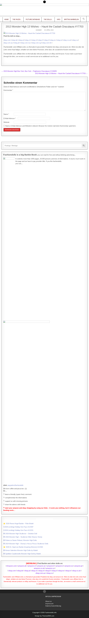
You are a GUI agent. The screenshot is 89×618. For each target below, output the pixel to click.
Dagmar (39, 30)
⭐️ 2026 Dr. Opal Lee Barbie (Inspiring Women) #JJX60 (23, 547)
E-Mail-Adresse (10, 118)
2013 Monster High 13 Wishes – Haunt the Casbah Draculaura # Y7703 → (61, 73)
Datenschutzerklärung (53, 606)
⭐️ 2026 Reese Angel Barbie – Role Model (18, 523)
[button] (84, 19)
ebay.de (14, 40)
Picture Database (33, 19)
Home (6, 19)
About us (48, 601)
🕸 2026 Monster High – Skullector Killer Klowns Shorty (22, 537)
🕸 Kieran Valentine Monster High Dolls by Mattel (20, 550)
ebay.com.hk (46, 43)
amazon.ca (50, 568)
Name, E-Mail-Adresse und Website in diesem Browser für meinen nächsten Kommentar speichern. (40, 126)
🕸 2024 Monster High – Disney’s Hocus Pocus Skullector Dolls (25, 544)
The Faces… (17, 19)
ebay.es (53, 40)
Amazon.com (12, 566)
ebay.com (7, 40)
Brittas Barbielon (71, 19)
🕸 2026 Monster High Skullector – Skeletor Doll (20, 533)
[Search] (44, 2)
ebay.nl (34, 40)
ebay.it (46, 40)
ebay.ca (75, 40)
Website (6, 122)
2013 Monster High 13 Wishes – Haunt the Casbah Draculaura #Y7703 (44, 26)
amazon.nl (32, 566)
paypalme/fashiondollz (15, 485)
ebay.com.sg (36, 43)
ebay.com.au (8, 43)
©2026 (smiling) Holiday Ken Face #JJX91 (18, 530)
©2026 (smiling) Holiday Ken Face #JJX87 (18, 527)
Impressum (49, 603)
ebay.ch (28, 40)
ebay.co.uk (67, 40)
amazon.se (41, 566)
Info (58, 19)
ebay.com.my (25, 43)
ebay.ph (17, 43)
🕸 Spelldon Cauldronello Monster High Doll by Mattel (22, 554)
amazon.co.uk (39, 568)
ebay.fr (40, 40)
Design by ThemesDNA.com (44, 616)
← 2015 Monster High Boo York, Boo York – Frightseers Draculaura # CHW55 (29, 71)
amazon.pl (78, 566)
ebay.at (21, 40)
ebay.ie (59, 40)
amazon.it (59, 566)
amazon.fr (50, 566)
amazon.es (69, 566)
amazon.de (22, 566)
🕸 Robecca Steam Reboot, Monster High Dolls (20, 540)
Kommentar (8, 90)
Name (6, 114)
